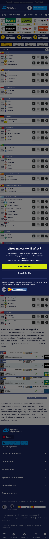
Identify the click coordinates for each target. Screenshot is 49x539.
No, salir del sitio (24, 273)
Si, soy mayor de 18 (24, 266)
